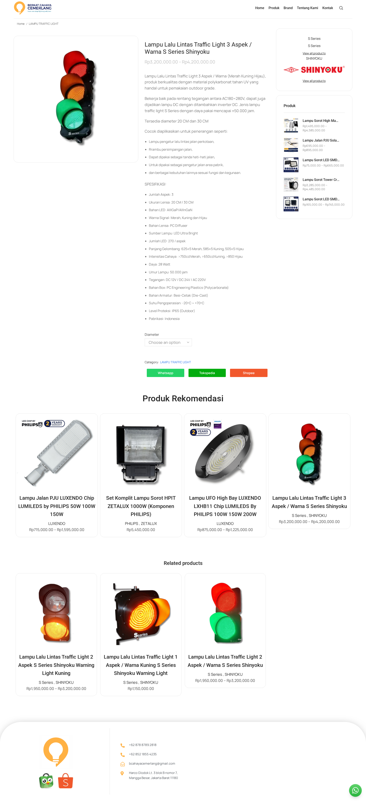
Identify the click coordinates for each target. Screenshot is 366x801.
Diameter (152, 334)
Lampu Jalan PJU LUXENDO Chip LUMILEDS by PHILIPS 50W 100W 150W (56, 506)
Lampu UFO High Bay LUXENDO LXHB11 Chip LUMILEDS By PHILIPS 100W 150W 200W (225, 506)
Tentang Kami (307, 8)
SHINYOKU (318, 515)
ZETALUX (149, 523)
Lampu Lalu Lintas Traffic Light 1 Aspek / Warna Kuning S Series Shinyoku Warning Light (141, 665)
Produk (274, 8)
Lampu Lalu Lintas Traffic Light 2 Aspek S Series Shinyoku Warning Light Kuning (56, 665)
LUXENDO (56, 523)
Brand (288, 8)
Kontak (327, 8)
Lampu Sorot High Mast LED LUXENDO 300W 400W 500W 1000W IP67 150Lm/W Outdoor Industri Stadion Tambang (321, 121)
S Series (299, 515)
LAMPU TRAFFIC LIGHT (43, 24)
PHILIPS (131, 523)
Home (259, 8)
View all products (314, 53)
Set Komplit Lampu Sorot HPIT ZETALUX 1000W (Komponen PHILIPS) (141, 506)
